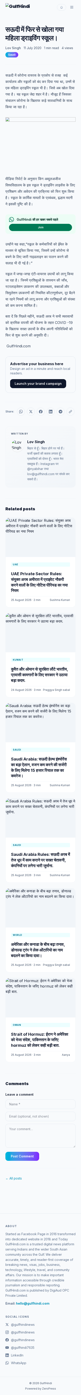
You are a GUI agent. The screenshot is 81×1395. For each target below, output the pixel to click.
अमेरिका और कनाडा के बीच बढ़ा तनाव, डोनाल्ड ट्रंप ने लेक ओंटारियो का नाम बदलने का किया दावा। (38, 950)
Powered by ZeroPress (40, 1388)
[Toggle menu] (72, 7)
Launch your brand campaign (38, 383)
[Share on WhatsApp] (21, 412)
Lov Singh (13, 48)
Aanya (66, 1054)
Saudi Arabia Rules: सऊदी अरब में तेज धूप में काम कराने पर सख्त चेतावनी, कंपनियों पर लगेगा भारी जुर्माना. (40, 860)
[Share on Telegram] (60, 412)
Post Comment (22, 1156)
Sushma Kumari (60, 600)
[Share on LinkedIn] (51, 412)
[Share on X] (31, 412)
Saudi (12, 54)
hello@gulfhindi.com (33, 1303)
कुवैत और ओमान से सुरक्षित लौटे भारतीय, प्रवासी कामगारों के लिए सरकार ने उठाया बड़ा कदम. (39, 675)
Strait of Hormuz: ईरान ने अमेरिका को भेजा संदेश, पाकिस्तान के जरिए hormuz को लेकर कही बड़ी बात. (39, 1040)
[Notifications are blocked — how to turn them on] (61, 7)
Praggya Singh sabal (56, 690)
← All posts (13, 1178)
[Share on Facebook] (41, 412)
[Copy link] (70, 412)
